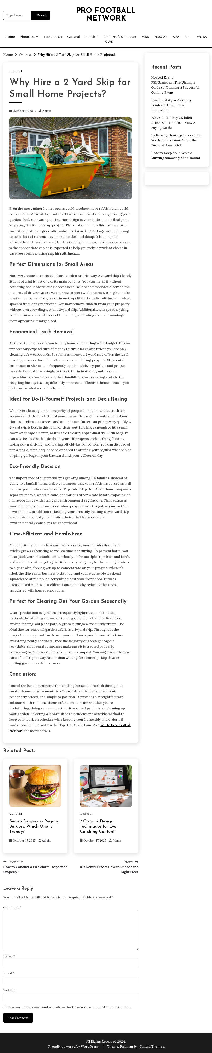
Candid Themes (151, 1046)
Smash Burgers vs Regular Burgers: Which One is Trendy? (34, 826)
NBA (175, 37)
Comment (12, 907)
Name (9, 956)
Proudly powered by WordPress (73, 1046)
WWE (108, 42)
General (73, 37)
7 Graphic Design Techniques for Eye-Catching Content (99, 826)
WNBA (202, 37)
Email (8, 973)
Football (91, 37)
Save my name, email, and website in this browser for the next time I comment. (70, 1007)
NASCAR (160, 37)
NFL (188, 37)
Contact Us (53, 37)
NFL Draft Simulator (120, 37)
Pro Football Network (106, 14)
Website (9, 990)
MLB (145, 37)
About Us (27, 37)
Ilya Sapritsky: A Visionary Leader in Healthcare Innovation (171, 105)
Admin (46, 111)
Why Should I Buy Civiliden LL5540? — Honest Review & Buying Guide (173, 123)
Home (10, 37)
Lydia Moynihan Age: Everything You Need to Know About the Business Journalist (176, 140)
